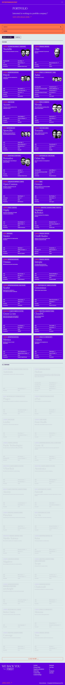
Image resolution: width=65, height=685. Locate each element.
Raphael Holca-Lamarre (23, 353)
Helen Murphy (21, 222)
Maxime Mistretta (21, 144)
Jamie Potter (20, 526)
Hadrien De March (21, 249)
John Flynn (51, 146)
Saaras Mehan (52, 551)
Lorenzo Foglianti (21, 458)
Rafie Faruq (51, 456)
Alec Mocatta (52, 384)
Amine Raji (20, 142)
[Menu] (62, 2)
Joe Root (20, 170)
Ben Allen (20, 275)
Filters (5, 31)
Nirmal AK (20, 551)
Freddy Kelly (51, 247)
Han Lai (19, 198)
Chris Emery (51, 327)
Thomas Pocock (52, 86)
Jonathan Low (52, 574)
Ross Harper (20, 433)
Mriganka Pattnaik (21, 549)
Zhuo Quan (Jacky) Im (53, 223)
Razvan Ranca (21, 62)
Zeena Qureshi (52, 144)
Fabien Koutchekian (53, 299)
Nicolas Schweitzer (53, 526)
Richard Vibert (52, 623)
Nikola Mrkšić (21, 88)
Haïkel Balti (51, 503)
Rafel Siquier (20, 196)
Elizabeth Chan (52, 222)
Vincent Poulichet (53, 528)
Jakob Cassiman (52, 576)
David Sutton (52, 116)
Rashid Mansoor (52, 382)
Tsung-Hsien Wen (21, 90)
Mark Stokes (20, 574)
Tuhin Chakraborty (22, 351)
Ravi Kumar (51, 481)
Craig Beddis (52, 386)
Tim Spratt (20, 172)
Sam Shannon (52, 275)
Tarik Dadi (20, 247)
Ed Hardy (51, 646)
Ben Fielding (52, 196)
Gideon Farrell (21, 648)
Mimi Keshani (52, 388)
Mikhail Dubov (52, 600)
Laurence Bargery (21, 118)
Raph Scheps (20, 646)
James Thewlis (52, 353)
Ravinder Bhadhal (53, 273)
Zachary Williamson (53, 88)
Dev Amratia (51, 410)
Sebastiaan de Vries (22, 435)
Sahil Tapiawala (52, 479)
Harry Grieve (51, 198)
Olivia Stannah (52, 648)
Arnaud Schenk (52, 90)
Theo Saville (51, 325)
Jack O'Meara (52, 170)
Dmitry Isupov (52, 601)
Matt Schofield (52, 249)
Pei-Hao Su (20, 92)
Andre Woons (52, 118)
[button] (22, 17)
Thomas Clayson (21, 576)
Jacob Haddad (21, 116)
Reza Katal (20, 327)
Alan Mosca (51, 411)
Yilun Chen (51, 435)
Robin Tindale (21, 601)
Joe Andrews (52, 92)
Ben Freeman (20, 273)
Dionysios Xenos (21, 528)
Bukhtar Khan (52, 433)
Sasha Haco (51, 351)
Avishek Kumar (21, 479)
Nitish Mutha (52, 458)
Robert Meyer (21, 504)
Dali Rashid (51, 301)
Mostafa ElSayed (21, 388)
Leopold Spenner (21, 503)
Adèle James (20, 411)
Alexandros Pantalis (22, 410)
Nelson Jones (52, 549)
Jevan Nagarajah (21, 625)
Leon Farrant (20, 325)
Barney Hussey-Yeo (53, 62)
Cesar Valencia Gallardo (54, 504)
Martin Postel (20, 223)
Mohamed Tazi (21, 146)
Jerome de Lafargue (22, 600)
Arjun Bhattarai (21, 481)
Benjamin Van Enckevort (54, 625)
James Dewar (20, 299)
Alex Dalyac (20, 60)
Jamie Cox (20, 301)
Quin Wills (51, 172)
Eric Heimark (20, 456)
